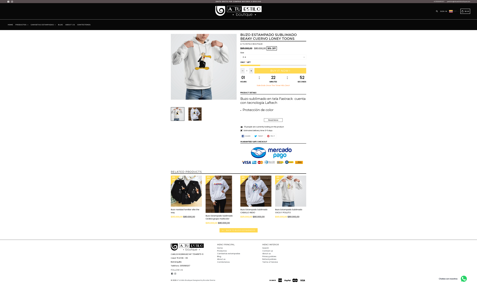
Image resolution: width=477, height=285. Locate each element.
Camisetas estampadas (42, 25)
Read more (273, 120)
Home (10, 25)
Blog (60, 25)
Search (265, 248)
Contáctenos (84, 25)
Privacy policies (269, 256)
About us (70, 25)
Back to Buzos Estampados (240, 230)
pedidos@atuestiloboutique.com (458, 1)
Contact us (267, 250)
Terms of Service (270, 262)
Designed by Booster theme (204, 280)
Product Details (248, 92)
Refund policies (269, 259)
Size (242, 52)
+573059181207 (439, 1)
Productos (21, 25)
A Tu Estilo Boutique (184, 280)
